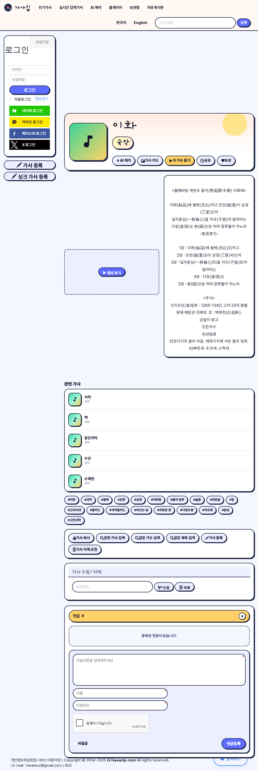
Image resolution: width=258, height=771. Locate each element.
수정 (165, 588)
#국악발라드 (117, 510)
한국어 (121, 22)
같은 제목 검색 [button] (184, 538)
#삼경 (138, 500)
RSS (68, 765)
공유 (207, 160)
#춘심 (225, 510)
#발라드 (95, 510)
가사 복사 (83, 538)
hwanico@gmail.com (44, 765)
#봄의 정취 (177, 500)
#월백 (105, 500)
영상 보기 (113, 273)
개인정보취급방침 (24, 760)
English (140, 22)
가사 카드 (152, 160)
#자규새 (207, 510)
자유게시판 (155, 7)
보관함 (135, 7)
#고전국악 (74, 520)
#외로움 (215, 500)
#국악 (88, 500)
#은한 (121, 500)
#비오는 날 (141, 510)
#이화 (71, 500)
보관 (228, 160)
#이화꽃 (156, 500)
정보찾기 (41, 99)
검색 (243, 22)
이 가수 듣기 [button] (181, 160)
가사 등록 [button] (32, 165)
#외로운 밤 (164, 510)
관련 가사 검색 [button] (114, 538)
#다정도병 (186, 510)
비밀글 (83, 743)
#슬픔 (197, 500)
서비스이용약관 (49, 760)
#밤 (231, 500)
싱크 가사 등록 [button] (32, 177)
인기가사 (45, 7)
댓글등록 (234, 743)
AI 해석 (96, 7)
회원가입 (42, 42)
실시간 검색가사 (71, 7)
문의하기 (234, 759)
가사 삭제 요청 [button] (86, 549)
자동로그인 (22, 99)
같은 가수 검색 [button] (149, 538)
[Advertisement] (159, 73)
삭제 (186, 588)
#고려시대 (74, 510)
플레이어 (115, 7)
